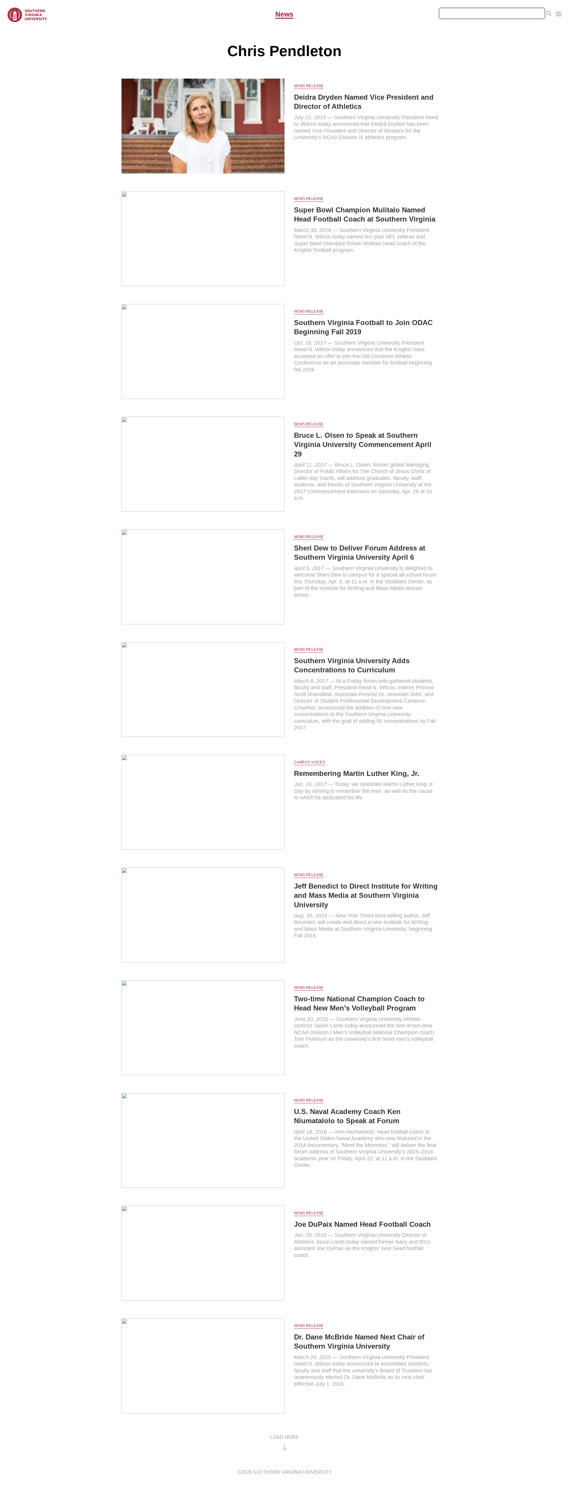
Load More (284, 1437)
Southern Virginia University (292, 1472)
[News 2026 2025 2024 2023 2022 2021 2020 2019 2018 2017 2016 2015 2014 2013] (559, 15)
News (284, 14)
